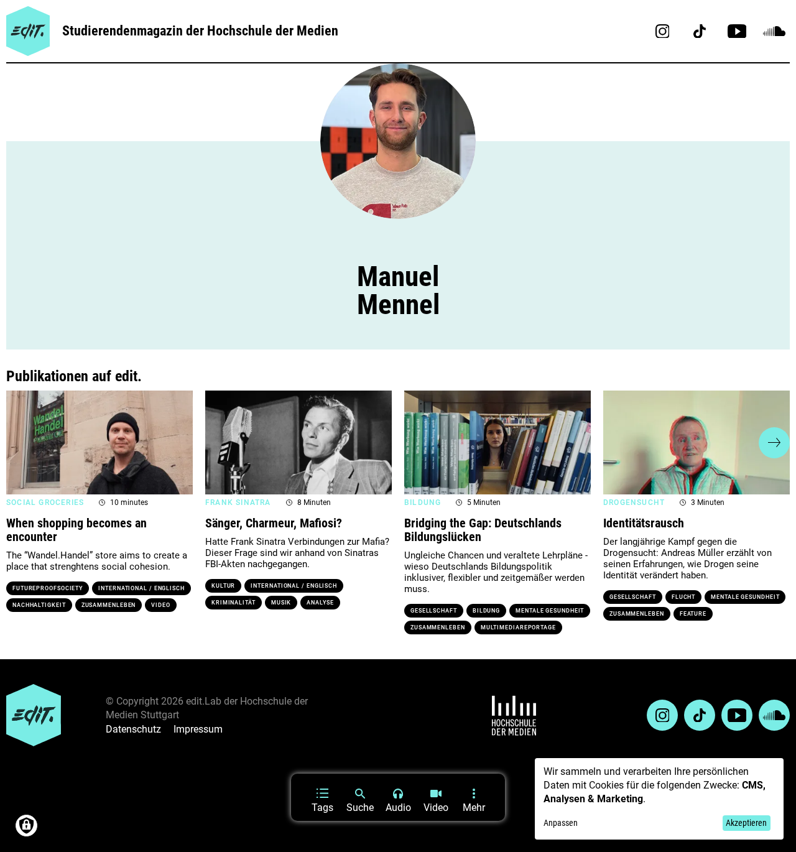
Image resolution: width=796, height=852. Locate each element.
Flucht (683, 597)
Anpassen (561, 823)
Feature (693, 614)
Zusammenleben (108, 605)
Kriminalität (233, 603)
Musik (281, 603)
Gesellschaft (433, 611)
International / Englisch (141, 588)
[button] (21, 442)
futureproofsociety (47, 588)
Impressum (198, 729)
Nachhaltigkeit (39, 605)
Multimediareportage (518, 627)
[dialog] (659, 799)
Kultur (223, 586)
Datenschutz (133, 729)
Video (160, 605)
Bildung (486, 611)
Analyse (320, 603)
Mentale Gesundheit (550, 611)
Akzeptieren (746, 823)
